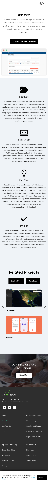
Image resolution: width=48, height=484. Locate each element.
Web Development (33, 421)
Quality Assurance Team (11, 466)
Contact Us (6, 431)
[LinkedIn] (9, 407)
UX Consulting (7, 455)
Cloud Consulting (8, 450)
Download (33, 281)
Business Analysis (8, 460)
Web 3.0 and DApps (33, 426)
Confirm (41, 477)
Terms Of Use (31, 460)
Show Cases (6, 421)
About (4, 415)
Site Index (30, 450)
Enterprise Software (33, 415)
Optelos (10, 310)
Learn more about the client (24, 41)
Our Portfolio (16, 281)
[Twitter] (4, 407)
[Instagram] (14, 407)
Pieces (9, 337)
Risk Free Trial (6, 426)
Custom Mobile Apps (34, 431)
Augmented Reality (33, 437)
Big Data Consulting (9, 445)
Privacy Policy (31, 455)
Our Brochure (31, 445)
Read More (24, 375)
